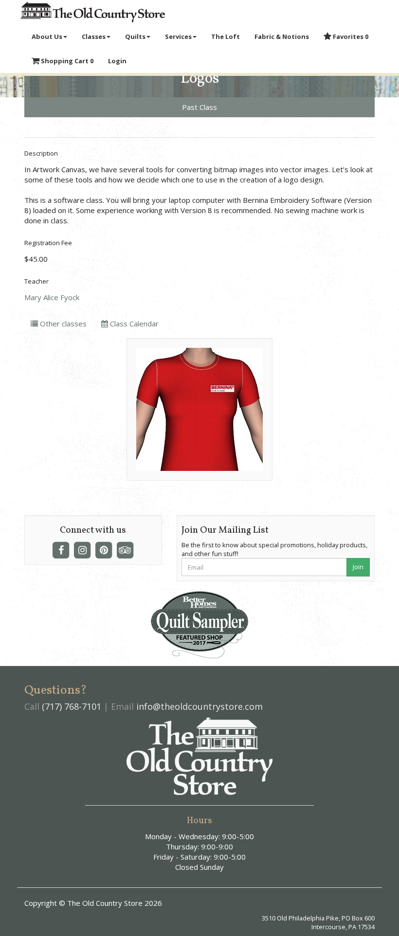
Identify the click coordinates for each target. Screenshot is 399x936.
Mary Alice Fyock (51, 297)
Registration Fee (48, 242)
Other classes (62, 323)
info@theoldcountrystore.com (199, 706)
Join (358, 566)
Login (117, 60)
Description (41, 153)
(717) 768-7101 (71, 706)
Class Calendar (133, 323)
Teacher (36, 281)
